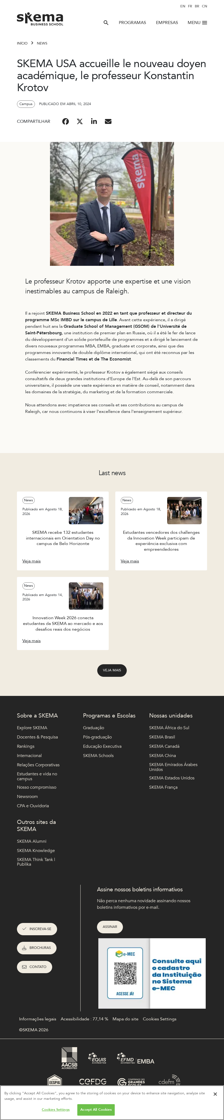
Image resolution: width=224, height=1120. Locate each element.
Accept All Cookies (95, 1109)
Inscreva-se (40, 929)
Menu (194, 23)
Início (22, 43)
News (42, 43)
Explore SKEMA (32, 728)
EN (182, 6)
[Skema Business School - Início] (40, 20)
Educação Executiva (102, 746)
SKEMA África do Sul (169, 728)
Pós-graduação (97, 737)
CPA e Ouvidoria (33, 806)
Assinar (110, 926)
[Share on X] (79, 121)
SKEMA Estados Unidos (171, 778)
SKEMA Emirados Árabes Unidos (173, 767)
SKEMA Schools (98, 756)
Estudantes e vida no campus (37, 776)
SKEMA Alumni (31, 841)
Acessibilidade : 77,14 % (84, 1019)
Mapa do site (125, 1019)
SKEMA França (163, 787)
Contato (38, 966)
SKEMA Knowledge (36, 851)
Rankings (25, 746)
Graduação (93, 728)
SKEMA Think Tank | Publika (36, 862)
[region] (112, 1102)
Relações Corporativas (38, 765)
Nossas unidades (171, 715)
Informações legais (37, 1019)
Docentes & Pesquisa (37, 737)
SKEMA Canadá (164, 746)
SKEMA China (162, 756)
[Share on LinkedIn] (94, 121)
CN (204, 6)
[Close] (215, 1094)
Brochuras (40, 947)
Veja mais (112, 670)
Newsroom (27, 797)
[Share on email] (108, 121)
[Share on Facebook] (65, 121)
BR (197, 6)
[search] (106, 23)
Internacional (29, 756)
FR (190, 6)
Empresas (167, 23)
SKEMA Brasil (162, 737)
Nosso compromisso (36, 787)
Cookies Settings (56, 1109)
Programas (132, 23)
